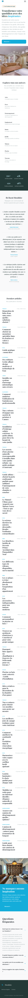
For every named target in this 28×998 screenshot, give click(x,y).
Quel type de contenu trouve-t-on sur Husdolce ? (12, 930)
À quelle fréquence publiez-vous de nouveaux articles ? (12, 956)
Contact (13, 989)
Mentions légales (5, 989)
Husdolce (8, 985)
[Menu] (25, 1)
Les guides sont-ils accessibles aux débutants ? (12, 963)
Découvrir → (7, 41)
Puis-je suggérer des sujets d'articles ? (13, 970)
